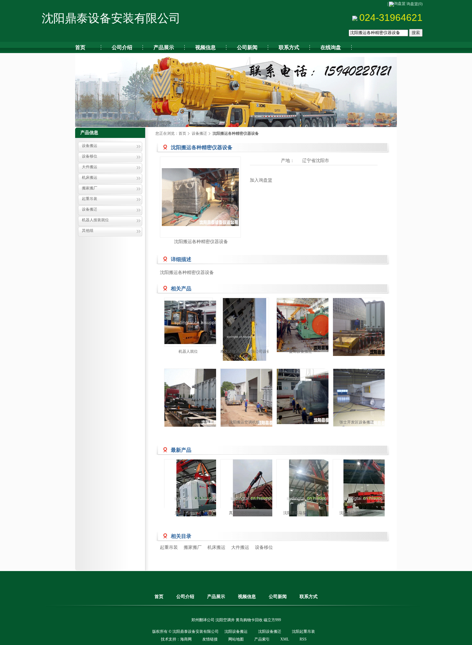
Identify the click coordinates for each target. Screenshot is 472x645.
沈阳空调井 (225, 620)
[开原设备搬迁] (371, 327)
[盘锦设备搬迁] (315, 325)
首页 (182, 133)
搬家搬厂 (89, 188)
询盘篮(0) (414, 4)
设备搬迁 (89, 209)
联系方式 (309, 596)
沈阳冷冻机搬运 (300, 422)
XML (284, 639)
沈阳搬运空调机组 (244, 422)
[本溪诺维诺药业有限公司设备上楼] (245, 336)
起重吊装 (89, 198)
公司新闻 (278, 596)
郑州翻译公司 (202, 620)
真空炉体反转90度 (244, 513)
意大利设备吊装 (188, 513)
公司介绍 (185, 596)
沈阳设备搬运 (236, 631)
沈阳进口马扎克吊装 (300, 513)
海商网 (186, 639)
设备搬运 (89, 145)
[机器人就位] (202, 322)
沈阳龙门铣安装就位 (356, 513)
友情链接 (210, 639)
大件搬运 (89, 167)
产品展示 (216, 596)
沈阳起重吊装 (303, 631)
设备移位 (89, 156)
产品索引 (262, 639)
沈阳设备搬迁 (269, 631)
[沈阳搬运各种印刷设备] (202, 398)
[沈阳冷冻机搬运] (315, 396)
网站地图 (236, 639)
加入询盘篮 (261, 180)
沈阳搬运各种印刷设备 (188, 422)
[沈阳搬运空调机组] (259, 398)
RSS (303, 639)
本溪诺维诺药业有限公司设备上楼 (249, 351)
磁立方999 (272, 620)
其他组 (87, 230)
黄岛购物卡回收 (249, 620)
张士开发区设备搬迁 (356, 422)
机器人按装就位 (95, 220)
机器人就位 (188, 351)
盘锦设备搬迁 (300, 351)
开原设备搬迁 (356, 351)
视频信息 (247, 596)
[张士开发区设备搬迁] (371, 398)
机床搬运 (89, 177)
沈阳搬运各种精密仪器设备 (201, 241)
